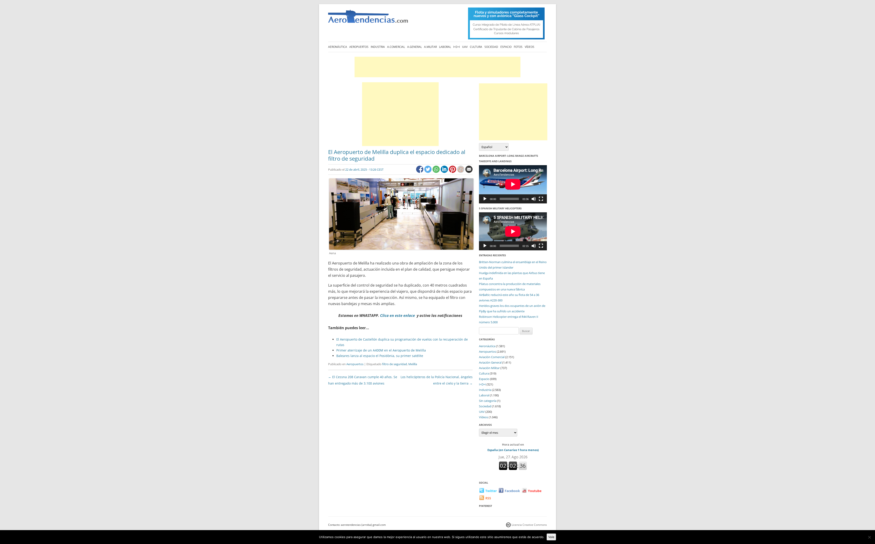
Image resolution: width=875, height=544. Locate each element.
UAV (465, 47)
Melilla (412, 364)
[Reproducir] (485, 199)
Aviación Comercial (491, 357)
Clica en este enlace (397, 315)
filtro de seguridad (394, 364)
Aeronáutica (337, 47)
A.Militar (430, 47)
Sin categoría (487, 401)
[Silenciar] (533, 199)
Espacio (506, 47)
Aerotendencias (368, 18)
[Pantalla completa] (541, 199)
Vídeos (529, 47)
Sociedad (491, 47)
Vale (551, 537)
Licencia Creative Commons (529, 525)
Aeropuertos (358, 47)
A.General (414, 47)
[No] (869, 537)
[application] (513, 184)
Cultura (476, 47)
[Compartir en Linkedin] (445, 171)
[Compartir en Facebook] (420, 171)
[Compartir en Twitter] (428, 171)
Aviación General (490, 362)
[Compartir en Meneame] (461, 171)
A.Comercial (396, 47)
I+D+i (456, 47)
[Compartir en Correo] (469, 171)
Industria (378, 47)
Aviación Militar (489, 368)
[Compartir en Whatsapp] (436, 171)
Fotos (518, 47)
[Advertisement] (437, 67)
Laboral (445, 47)
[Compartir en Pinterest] (453, 171)
